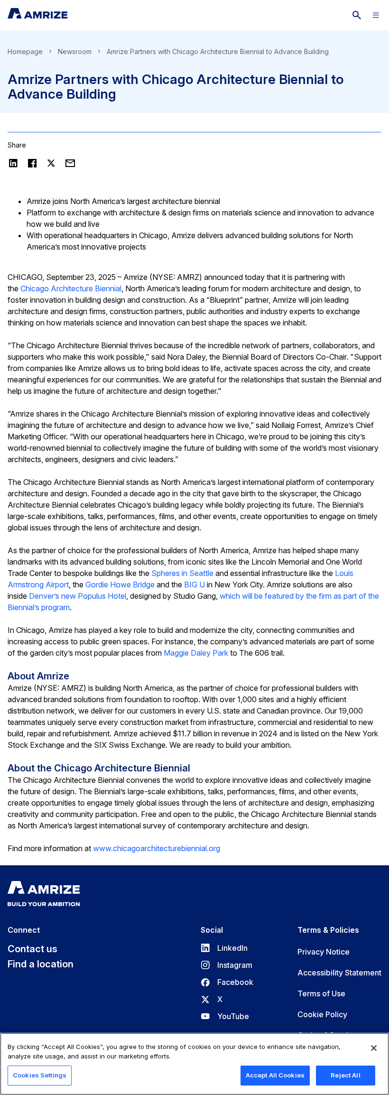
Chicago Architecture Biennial (70, 288)
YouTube (225, 1016)
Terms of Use (321, 993)
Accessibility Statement (339, 972)
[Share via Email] (70, 163)
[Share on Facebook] (32, 163)
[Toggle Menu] (375, 15)
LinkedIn (224, 948)
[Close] (373, 1048)
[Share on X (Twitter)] (51, 163)
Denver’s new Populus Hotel (77, 596)
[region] (194, 1064)
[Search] (356, 15)
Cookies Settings (39, 1075)
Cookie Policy (322, 1014)
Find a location (41, 964)
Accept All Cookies (275, 1075)
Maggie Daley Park (196, 653)
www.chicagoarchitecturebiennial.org (156, 848)
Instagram (226, 965)
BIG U (194, 584)
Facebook (227, 982)
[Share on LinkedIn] (13, 163)
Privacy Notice (323, 951)
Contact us (32, 949)
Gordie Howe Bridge (120, 584)
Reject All (345, 1075)
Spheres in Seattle (182, 573)
